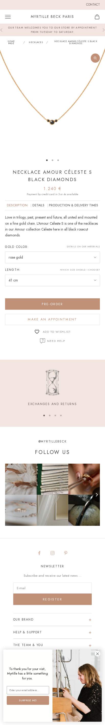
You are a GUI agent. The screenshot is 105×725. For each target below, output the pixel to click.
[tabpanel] (52, 226)
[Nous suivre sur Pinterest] (65, 553)
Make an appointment (52, 319)
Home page (11, 42)
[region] (52, 388)
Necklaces (36, 42)
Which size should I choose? (80, 269)
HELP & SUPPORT (27, 632)
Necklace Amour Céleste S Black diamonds (75, 42)
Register (52, 599)
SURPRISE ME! (28, 700)
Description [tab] (17, 205)
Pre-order (52, 304)
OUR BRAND (23, 619)
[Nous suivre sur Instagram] (52, 553)
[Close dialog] (97, 654)
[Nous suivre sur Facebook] (39, 553)
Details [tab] (38, 205)
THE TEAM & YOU (28, 645)
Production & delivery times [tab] (73, 205)
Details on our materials (83, 246)
